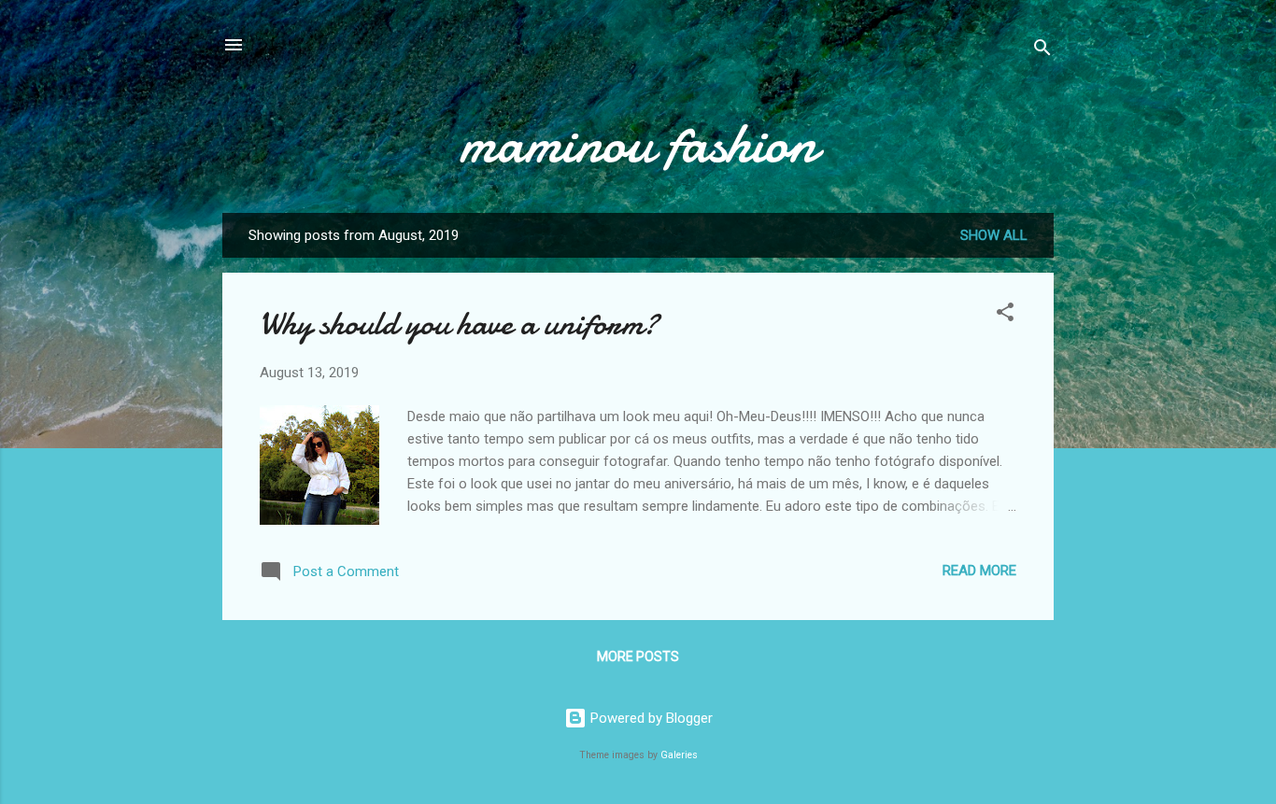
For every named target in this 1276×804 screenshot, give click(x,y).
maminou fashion (638, 143)
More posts (638, 656)
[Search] (1042, 50)
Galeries (679, 755)
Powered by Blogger (650, 718)
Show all (994, 235)
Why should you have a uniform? (459, 323)
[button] (1005, 315)
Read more (979, 570)
